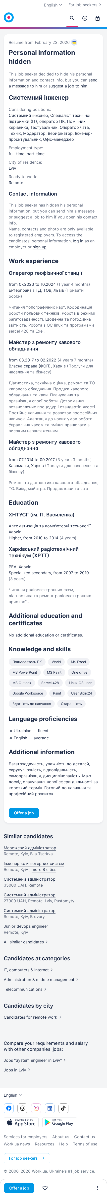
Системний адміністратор (29, 879)
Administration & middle (39, 979)
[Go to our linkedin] (50, 1108)
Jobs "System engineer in (33, 1060)
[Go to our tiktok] (63, 1108)
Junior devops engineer (26, 926)
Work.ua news (17, 1143)
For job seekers (82, 4)
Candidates (30, 1017)
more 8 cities (44, 869)
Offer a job (19, 1188)
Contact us (84, 1136)
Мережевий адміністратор (30, 847)
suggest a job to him (68, 85)
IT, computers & (26, 969)
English (10, 1095)
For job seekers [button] (23, 1158)
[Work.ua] (9, 17)
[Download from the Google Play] (59, 1122)
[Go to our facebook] (9, 1108)
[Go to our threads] (22, 1108)
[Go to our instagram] (36, 1108)
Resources (44, 1143)
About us (60, 1136)
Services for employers (25, 1136)
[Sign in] (97, 18)
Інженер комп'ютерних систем (34, 863)
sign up (40, 246)
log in (78, 240)
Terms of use (85, 1143)
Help (63, 1143)
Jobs (15, 1069)
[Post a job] (85, 18)
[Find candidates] (72, 18)
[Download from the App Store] (21, 1122)
